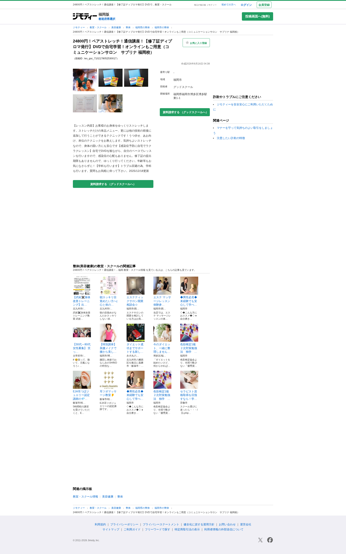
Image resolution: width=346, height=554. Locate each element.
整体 (128, 27)
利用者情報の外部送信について (223, 529)
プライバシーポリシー (124, 524)
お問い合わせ (227, 524)
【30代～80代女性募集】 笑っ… (82, 348)
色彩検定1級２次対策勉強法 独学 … (188, 348)
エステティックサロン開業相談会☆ (135, 301)
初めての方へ (228, 4)
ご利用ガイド (132, 529)
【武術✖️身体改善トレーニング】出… (81, 301)
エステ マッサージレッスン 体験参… (163, 301)
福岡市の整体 (162, 27)
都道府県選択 (107, 18)
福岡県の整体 (142, 27)
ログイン (246, 4)
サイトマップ (111, 529)
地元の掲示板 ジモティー (205, 5)
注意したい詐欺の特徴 (231, 138)
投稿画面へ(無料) (257, 16)
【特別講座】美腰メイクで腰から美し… (108, 348)
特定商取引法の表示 (187, 529)
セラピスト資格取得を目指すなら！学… (188, 395)
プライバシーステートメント (161, 524)
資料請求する (113, 184)
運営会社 (245, 524)
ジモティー (79, 27)
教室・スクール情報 (85, 496)
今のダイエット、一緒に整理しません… (161, 348)
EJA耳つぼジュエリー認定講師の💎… (81, 395)
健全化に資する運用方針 (199, 524)
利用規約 (100, 524)
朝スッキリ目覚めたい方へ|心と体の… (108, 301)
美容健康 (116, 27)
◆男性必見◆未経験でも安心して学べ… (188, 301)
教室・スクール (98, 27)
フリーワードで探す (157, 529)
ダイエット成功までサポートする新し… (135, 348)
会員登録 (264, 4)
